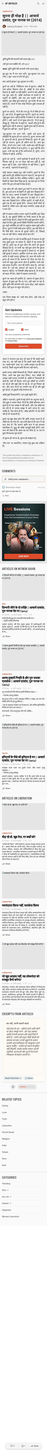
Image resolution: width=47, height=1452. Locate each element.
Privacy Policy (12, 340)
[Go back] (3, 3)
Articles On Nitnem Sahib (18, 569)
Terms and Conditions (34, 338)
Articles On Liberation (17, 798)
